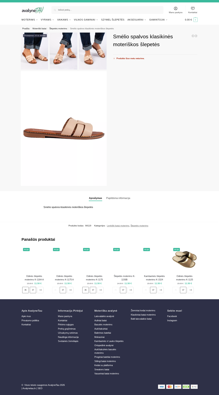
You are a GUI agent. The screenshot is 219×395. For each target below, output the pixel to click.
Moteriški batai (39, 28)
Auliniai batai (100, 320)
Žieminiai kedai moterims (143, 310)
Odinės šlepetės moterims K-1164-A (34, 278)
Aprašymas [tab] (95, 198)
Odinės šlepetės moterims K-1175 (94, 278)
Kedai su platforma (103, 365)
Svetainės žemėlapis (68, 341)
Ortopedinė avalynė (103, 345)
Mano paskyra (175, 12)
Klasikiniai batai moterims (143, 314)
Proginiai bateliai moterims (107, 357)
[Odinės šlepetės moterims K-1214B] (192, 35)
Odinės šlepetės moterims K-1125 (184, 278)
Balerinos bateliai (102, 333)
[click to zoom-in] (64, 128)
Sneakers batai (101, 369)
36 (25, 290)
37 (33, 290)
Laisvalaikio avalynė (104, 316)
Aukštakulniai (100, 328)
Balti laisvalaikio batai (141, 318)
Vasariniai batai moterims (106, 373)
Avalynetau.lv (29, 388)
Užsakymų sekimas (68, 333)
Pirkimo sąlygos (66, 324)
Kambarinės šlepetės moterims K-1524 (154, 278)
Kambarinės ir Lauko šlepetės (109, 341)
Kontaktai (192, 12)
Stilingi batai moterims (105, 361)
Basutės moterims (103, 324)
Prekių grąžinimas (67, 328)
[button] (191, 20)
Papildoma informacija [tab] (118, 198)
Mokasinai (99, 337)
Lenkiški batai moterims (118, 225)
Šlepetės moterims (58, 28)
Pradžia (26, 28)
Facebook (172, 316)
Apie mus (26, 316)
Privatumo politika (30, 320)
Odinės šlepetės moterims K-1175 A (64, 278)
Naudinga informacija (68, 337)
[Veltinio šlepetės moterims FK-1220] (195, 35)
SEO (40, 388)
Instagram (172, 320)
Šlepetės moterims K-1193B (124, 278)
